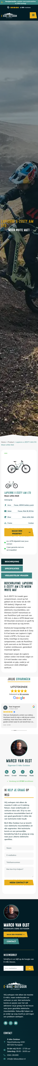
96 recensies (24, 694)
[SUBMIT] (30, 968)
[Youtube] (16, 1023)
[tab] (12, 562)
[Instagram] (11, 1023)
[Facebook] (6, 1023)
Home (3, 442)
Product (11, 442)
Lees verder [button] (7, 725)
